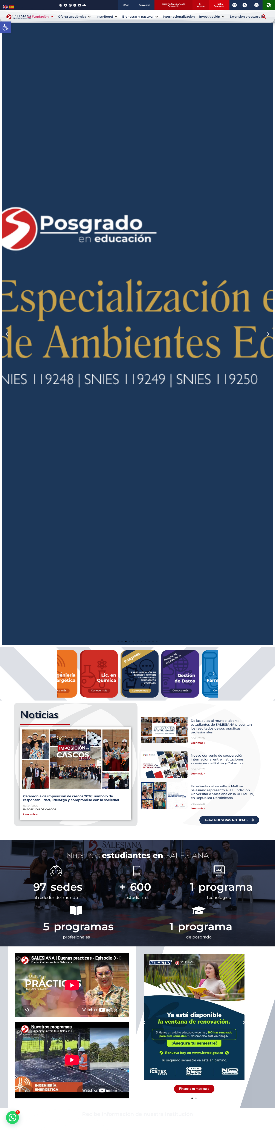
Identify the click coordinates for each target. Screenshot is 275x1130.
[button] (5, 27)
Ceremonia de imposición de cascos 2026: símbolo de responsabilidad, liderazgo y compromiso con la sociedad (71, 798)
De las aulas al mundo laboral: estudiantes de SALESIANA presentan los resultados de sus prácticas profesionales (221, 726)
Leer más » (30, 814)
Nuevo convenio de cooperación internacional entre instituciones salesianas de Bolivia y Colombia (217, 759)
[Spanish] (11, 6)
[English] (6, 6)
